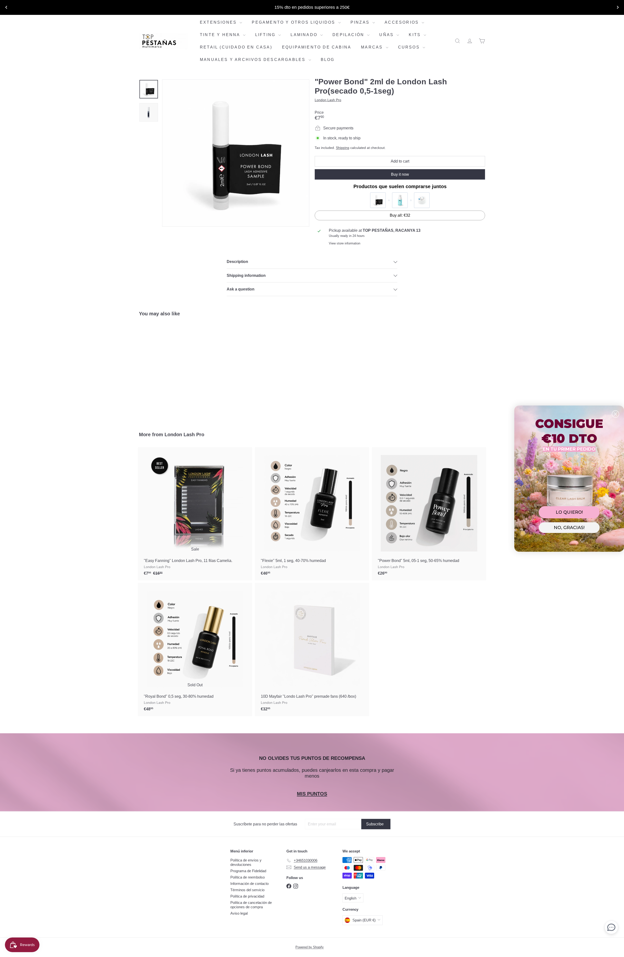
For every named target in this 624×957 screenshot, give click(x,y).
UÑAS (387, 35)
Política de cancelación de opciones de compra (251, 904)
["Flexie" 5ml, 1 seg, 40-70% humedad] (312, 513)
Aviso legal (239, 913)
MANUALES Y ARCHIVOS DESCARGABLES (253, 60)
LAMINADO (305, 35)
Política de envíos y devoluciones (246, 862)
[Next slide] (618, 7)
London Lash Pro (184, 434)
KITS (415, 35)
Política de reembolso (247, 877)
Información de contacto (249, 883)
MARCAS (372, 47)
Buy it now (400, 174)
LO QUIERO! (569, 512)
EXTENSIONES (219, 22)
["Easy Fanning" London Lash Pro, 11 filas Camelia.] (195, 513)
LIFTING (266, 35)
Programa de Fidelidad (248, 871)
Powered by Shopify (309, 947)
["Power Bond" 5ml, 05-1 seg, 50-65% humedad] (429, 513)
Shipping (342, 148)
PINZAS (361, 22)
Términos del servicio (247, 890)
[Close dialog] (615, 414)
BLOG (328, 60)
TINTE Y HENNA (221, 35)
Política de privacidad (247, 896)
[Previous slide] (6, 7)
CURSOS (409, 47)
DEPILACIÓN (349, 35)
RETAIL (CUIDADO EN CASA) (236, 47)
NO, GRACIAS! (569, 527)
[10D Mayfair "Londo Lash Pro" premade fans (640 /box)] (312, 649)
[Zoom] (235, 153)
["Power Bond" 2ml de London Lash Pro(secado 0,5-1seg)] (166, 370)
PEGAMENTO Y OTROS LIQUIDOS (294, 22)
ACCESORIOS (402, 22)
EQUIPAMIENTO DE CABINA (316, 47)
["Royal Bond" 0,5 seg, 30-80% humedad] (195, 649)
